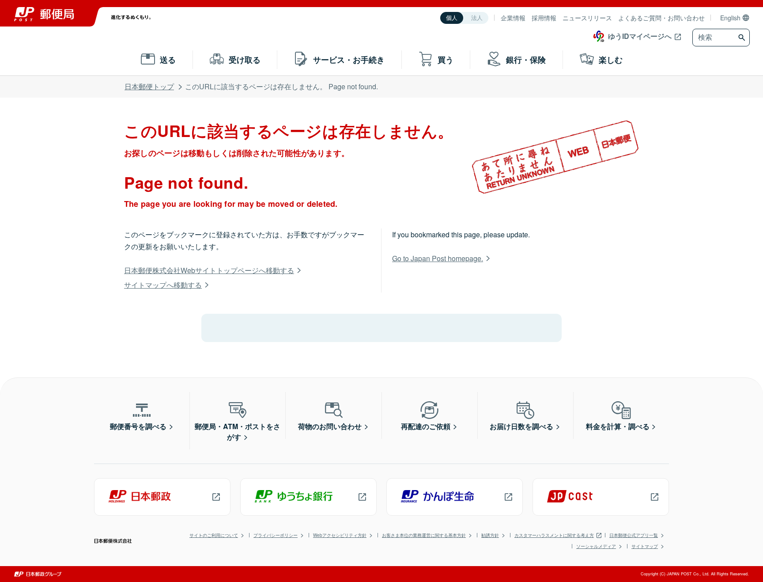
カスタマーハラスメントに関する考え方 (554, 535)
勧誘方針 (490, 535)
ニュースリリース (587, 17)
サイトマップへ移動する (163, 285)
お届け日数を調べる (521, 426)
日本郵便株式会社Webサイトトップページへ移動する (209, 270)
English (730, 17)
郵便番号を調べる (138, 426)
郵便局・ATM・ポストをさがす (237, 431)
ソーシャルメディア (596, 546)
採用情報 (544, 17)
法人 (477, 18)
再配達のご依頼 (425, 426)
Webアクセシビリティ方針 (339, 535)
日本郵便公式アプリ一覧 (633, 535)
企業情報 (513, 17)
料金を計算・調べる (618, 426)
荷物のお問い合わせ (330, 426)
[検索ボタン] (743, 37)
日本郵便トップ (149, 86)
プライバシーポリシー (275, 535)
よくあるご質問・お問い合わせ (661, 17)
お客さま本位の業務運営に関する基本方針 (424, 535)
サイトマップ (644, 546)
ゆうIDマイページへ (640, 36)
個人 (451, 18)
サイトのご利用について (213, 535)
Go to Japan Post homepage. (437, 258)
